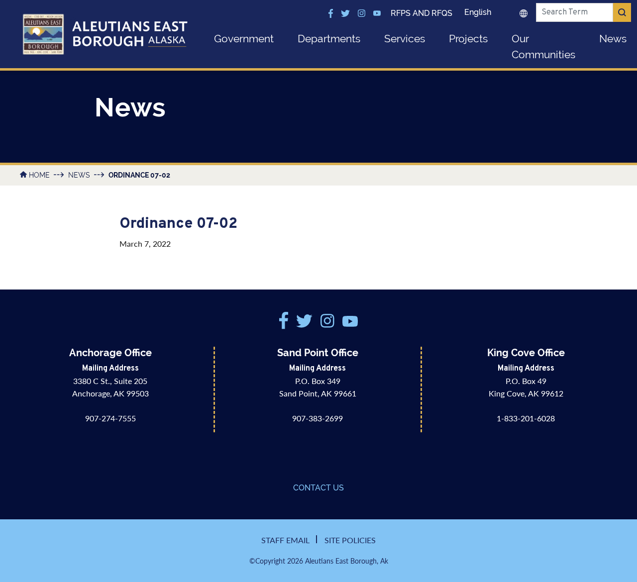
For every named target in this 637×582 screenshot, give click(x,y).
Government (244, 38)
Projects (468, 38)
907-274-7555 (110, 418)
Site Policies (350, 540)
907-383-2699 (317, 418)
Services (404, 38)
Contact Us (318, 487)
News (79, 175)
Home (39, 175)
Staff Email (285, 540)
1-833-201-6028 (526, 418)
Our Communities (543, 46)
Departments (329, 38)
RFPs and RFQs (421, 13)
